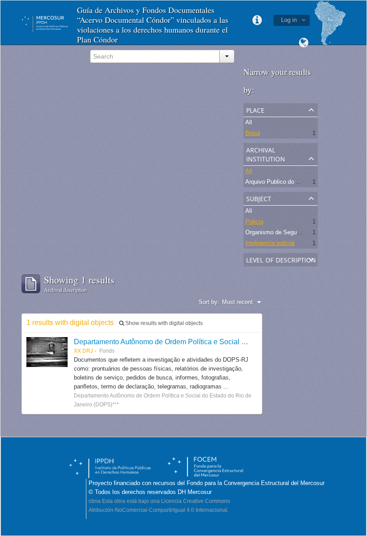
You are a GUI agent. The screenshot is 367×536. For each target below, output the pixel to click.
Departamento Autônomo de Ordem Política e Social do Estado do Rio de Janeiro (203, 342)
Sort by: (209, 302)
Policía (254, 221)
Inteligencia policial (269, 243)
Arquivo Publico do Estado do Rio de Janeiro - (305, 181)
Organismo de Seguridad (277, 232)
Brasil (252, 133)
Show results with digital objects (163, 323)
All (248, 122)
